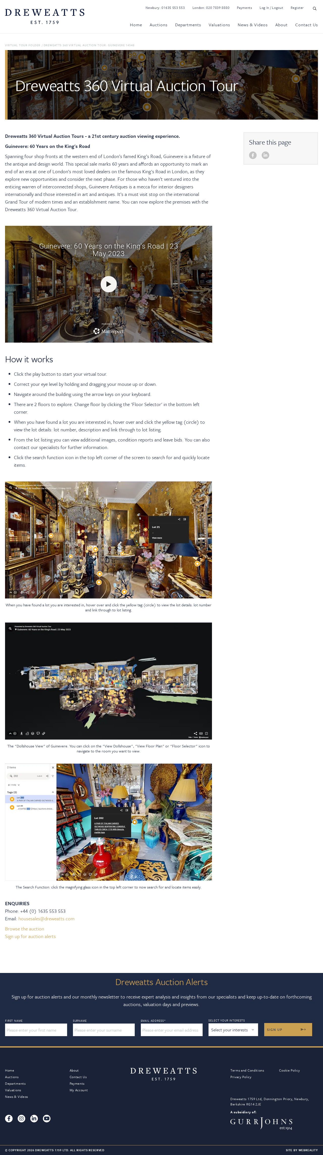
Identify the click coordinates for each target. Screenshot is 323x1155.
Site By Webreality (302, 1150)
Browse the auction (24, 928)
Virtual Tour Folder (22, 45)
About (281, 24)
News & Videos (253, 24)
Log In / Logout (271, 7)
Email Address (153, 1021)
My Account (79, 1090)
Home (136, 24)
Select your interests (226, 1020)
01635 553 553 (173, 7)
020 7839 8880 (217, 7)
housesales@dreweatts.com (46, 918)
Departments (188, 24)
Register (297, 7)
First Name (13, 1021)
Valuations (219, 24)
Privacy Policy (241, 1076)
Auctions (159, 24)
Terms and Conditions (247, 1070)
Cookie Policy (289, 1070)
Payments (244, 7)
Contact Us (306, 24)
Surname (80, 1021)
